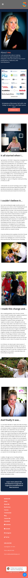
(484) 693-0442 (10, 550)
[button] (3, 4)
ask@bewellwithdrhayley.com (13, 554)
